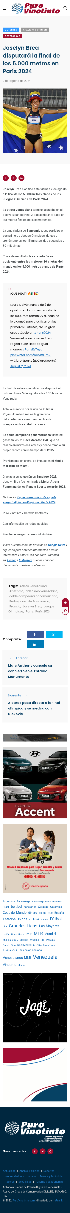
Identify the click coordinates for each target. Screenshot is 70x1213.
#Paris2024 (42, 333)
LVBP (29, 934)
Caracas (43, 907)
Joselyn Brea (32, 606)
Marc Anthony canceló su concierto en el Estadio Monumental (30, 671)
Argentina (9, 901)
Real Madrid (24, 945)
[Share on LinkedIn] (21, 178)
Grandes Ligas (23, 925)
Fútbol (56, 919)
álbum (21, 965)
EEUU (50, 913)
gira (5, 926)
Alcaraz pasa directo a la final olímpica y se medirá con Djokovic (34, 708)
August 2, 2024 (20, 366)
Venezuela (45, 957)
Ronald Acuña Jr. (10, 950)
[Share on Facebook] (6, 178)
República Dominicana (44, 945)
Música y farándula (51, 1176)
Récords (10, 1181)
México (24, 939)
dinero (32, 912)
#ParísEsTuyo (32, 349)
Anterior (21, 658)
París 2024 (43, 611)
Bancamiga (23, 901)
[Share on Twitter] (14, 178)
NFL (42, 940)
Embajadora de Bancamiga (29, 601)
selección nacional (31, 950)
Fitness (32, 1176)
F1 (30, 919)
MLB (38, 933)
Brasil (6, 906)
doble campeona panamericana (33, 596)
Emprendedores (14, 1176)
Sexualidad (25, 1181)
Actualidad (9, 1170)
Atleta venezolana (33, 586)
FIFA (36, 919)
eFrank (59, 1200)
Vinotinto (9, 965)
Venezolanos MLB (17, 958)
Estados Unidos (15, 919)
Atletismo (16, 591)
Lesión (6, 934)
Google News (56, 545)
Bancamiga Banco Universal (47, 901)
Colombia (56, 907)
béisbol (16, 907)
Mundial (50, 934)
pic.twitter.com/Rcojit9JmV (30, 355)
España (59, 912)
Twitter (11, 560)
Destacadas (12, 36)
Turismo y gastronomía (49, 1181)
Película (50, 940)
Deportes (11, 30)
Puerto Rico (9, 945)
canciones (30, 907)
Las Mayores (49, 926)
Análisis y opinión (35, 30)
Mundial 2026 (10, 939)
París (29, 611)
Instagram (25, 560)
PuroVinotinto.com (24, 1200)
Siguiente (14, 695)
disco (42, 912)
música (34, 939)
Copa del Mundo (15, 912)
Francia (14, 606)
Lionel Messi (17, 934)
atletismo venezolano (41, 591)
